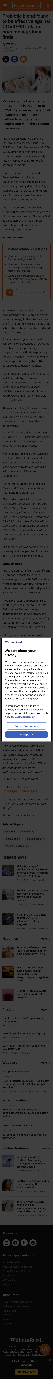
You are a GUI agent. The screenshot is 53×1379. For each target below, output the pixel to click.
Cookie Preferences (26, 726)
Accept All (26, 734)
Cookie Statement (25, 716)
